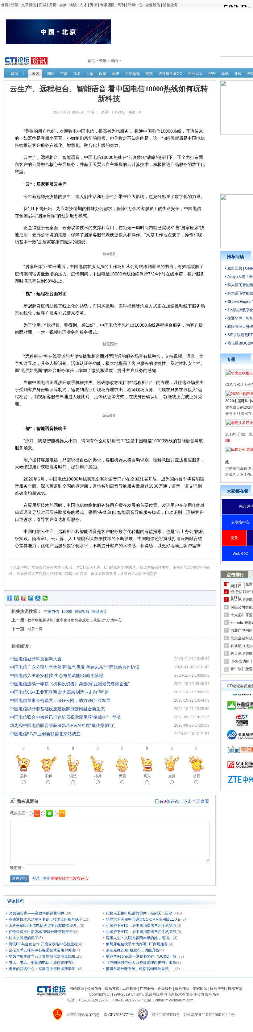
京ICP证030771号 (119, 1015)
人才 (83, 5)
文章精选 (28, 5)
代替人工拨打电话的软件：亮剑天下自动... (140, 913)
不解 (48, 776)
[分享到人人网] (38, 598)
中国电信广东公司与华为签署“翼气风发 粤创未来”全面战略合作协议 (74, 667)
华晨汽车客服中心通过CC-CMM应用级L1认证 (143, 919)
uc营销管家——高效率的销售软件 (36, 913)
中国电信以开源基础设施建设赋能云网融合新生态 (57, 708)
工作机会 (129, 988)
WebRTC (240, 553)
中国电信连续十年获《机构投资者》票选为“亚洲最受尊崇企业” (70, 683)
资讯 (15, 5)
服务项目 (182, 988)
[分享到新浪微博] (24, 598)
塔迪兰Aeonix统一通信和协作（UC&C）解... (142, 956)
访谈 (73, 5)
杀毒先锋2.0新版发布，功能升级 (132, 950)
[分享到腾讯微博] (31, 598)
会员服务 (164, 988)
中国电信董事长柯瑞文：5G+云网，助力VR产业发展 (60, 700)
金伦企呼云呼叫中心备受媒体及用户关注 (42, 950)
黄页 (52, 5)
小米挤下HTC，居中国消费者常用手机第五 (141, 925)
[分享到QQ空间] (16, 598)
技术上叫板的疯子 (23, 938)
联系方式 (112, 988)
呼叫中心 (135, 5)
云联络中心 (240, 522)
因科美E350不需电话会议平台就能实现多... (44, 925)
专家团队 (107, 5)
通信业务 (170, 5)
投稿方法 (235, 988)
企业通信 (152, 5)
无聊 (122, 776)
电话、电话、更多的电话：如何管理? (39, 962)
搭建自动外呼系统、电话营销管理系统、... (140, 969)
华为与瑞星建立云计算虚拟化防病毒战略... (43, 956)
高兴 (147, 776)
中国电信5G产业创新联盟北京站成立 (45, 733)
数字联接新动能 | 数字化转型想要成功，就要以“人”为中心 (74, 620)
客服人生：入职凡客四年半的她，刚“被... (139, 938)
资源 (93, 5)
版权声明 (217, 988)
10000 (66, 611)
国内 (114, 61)
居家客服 (82, 611)
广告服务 (147, 988)
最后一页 (34, 629)
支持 (172, 776)
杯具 (98, 776)
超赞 (196, 776)
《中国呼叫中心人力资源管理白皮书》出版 (141, 962)
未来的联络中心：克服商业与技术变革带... (43, 969)
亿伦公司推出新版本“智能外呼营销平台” (41, 932)
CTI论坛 (118, 112)
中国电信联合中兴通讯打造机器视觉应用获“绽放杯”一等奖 (65, 717)
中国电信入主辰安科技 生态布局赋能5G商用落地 (56, 675)
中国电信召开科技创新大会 (36, 658)
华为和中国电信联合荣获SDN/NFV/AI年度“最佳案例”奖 (62, 725)
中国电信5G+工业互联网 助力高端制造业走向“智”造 (59, 692)
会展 (63, 5)
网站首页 (76, 988)
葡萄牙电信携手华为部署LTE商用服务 (137, 944)
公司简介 (94, 988)
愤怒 (73, 776)
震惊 (23, 776)
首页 (4, 5)
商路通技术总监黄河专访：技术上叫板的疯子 (46, 919)
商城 (42, 5)
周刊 (121, 5)
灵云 (234, 538)
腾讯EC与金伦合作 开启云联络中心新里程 (43, 944)
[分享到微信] (45, 598)
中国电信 (51, 611)
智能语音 (99, 611)
